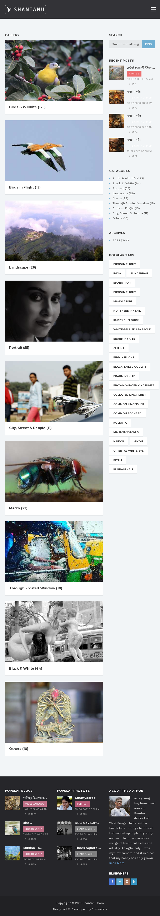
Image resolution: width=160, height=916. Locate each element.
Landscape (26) (22, 267)
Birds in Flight (124, 292)
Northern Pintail (127, 310)
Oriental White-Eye (128, 450)
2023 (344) (121, 240)
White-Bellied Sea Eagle (132, 329)
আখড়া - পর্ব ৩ (134, 116)
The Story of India (140, 97)
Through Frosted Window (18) (35, 588)
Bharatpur (122, 282)
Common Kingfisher (128, 404)
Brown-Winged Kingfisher (133, 385)
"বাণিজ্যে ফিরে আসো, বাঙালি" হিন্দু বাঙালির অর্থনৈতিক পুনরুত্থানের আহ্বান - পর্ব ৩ (34, 798)
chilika (118, 348)
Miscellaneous (34, 803)
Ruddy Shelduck (126, 320)
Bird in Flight (123, 357)
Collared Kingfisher (129, 394)
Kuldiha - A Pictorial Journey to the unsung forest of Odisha (36, 848)
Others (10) (18, 749)
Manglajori (122, 301)
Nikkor (118, 441)
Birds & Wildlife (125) (27, 107)
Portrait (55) (19, 348)
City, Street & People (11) (30, 428)
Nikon (138, 441)
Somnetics (99, 909)
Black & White (86, 828)
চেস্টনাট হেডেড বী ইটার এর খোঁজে (140, 68)
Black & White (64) (25, 668)
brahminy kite (124, 338)
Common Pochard (127, 413)
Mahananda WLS (126, 432)
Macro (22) (18, 508)
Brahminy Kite (124, 376)
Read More (116, 863)
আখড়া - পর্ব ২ (134, 140)
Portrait (82, 803)
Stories (134, 73)
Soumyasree (85, 798)
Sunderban (139, 273)
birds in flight (124, 264)
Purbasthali (123, 469)
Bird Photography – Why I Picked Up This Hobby (36, 823)
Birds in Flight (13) (25, 187)
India (117, 273)
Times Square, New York (86, 848)
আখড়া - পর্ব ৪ (134, 92)
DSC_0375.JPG (87, 823)
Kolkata (120, 422)
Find (148, 44)
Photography (33, 828)
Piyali (117, 460)
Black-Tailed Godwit (129, 366)
